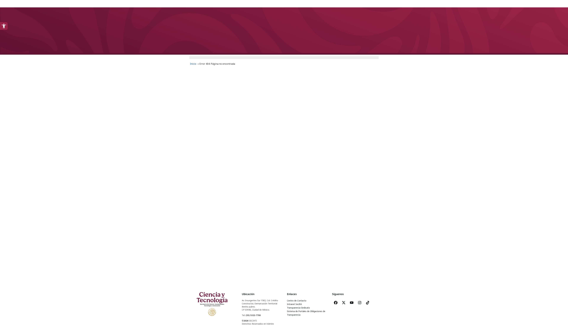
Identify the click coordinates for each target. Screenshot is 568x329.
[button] (4, 26)
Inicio (193, 63)
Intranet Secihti (294, 304)
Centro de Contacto (296, 300)
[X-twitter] (343, 302)
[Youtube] (351, 302)
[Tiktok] (367, 302)
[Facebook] (335, 302)
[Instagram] (359, 302)
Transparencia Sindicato (298, 307)
